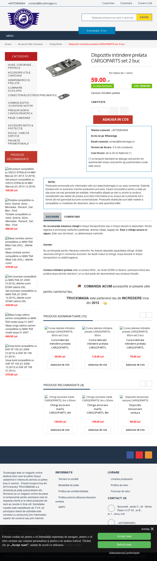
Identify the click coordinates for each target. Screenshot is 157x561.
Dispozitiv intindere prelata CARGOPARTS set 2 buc (97, 44)
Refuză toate (124, 544)
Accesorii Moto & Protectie (20, 127)
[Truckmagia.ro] (24, 20)
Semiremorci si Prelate (19, 81)
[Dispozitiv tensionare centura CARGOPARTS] (135, 398)
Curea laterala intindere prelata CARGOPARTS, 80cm (97, 345)
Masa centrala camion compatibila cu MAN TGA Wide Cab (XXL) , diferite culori (19, 257)
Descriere (52, 216)
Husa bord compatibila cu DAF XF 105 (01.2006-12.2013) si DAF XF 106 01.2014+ (20, 365)
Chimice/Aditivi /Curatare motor (20, 104)
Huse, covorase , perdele (20, 66)
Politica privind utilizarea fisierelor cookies (75, 499)
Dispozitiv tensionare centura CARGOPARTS (135, 410)
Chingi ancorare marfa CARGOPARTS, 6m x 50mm (60, 410)
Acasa (8, 44)
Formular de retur (120, 491)
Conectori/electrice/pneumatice (32, 95)
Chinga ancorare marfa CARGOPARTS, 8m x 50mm (98, 410)
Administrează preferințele (124, 552)
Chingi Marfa (55, 44)
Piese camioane (19, 117)
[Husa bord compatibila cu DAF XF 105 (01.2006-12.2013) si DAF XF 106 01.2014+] (21, 350)
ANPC (61, 507)
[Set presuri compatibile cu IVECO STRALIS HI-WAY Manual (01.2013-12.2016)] (21, 171)
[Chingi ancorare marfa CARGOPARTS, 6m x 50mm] (60, 398)
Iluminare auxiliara (15, 89)
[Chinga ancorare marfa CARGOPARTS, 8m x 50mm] (97, 398)
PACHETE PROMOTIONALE (18, 142)
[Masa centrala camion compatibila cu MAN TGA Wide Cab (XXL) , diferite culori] (21, 243)
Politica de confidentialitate (73, 491)
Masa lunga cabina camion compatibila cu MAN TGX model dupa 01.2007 (21, 329)
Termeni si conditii (68, 479)
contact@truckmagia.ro (42, 3)
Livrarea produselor (122, 479)
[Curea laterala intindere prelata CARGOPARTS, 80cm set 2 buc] (60, 331)
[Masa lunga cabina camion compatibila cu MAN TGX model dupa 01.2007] (21, 317)
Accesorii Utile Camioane (30, 44)
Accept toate (124, 536)
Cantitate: (98, 102)
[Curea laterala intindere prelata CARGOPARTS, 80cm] (97, 331)
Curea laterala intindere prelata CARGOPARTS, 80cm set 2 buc (60, 345)
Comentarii (72, 216)
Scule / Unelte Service (18, 134)
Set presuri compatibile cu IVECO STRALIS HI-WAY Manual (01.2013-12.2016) (20, 183)
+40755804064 (16, 3)
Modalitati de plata (68, 485)
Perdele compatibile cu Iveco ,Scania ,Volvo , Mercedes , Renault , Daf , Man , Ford (20, 219)
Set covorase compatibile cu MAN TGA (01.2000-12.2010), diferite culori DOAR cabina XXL (21, 296)
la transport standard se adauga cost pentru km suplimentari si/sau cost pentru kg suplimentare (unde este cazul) (118, 162)
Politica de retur (119, 485)
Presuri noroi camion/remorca (20, 111)
